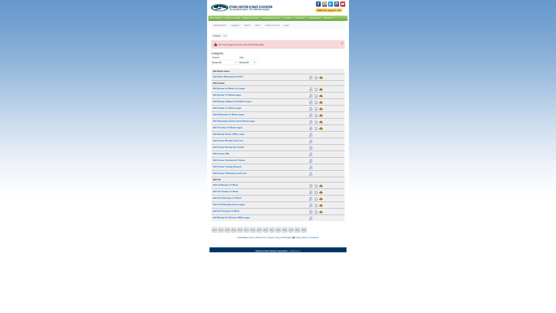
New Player (216, 18)
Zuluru (251, 237)
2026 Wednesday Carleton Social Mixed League (234, 121)
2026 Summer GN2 (221, 153)
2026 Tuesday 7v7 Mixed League (227, 108)
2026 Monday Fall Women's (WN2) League (231, 217)
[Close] (342, 43)
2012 (215, 230)
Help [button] (257, 25)
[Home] (242, 6)
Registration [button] (219, 25)
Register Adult (232, 18)
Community (314, 18)
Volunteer (300, 18)
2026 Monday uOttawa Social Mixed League (232, 101)
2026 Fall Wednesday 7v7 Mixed (227, 198)
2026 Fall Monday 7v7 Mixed (225, 185)
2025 (297, 230)
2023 (285, 230)
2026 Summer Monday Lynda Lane (228, 140)
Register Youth (250, 18)
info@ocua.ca (295, 251)
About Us (328, 18)
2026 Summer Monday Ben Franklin (228, 147)
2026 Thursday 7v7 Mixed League (227, 127)
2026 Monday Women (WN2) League (229, 134)
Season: (216, 57)
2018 (253, 230)
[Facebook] (318, 3)
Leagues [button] (235, 25)
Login (286, 25)
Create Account (272, 25)
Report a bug (274, 237)
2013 (221, 230)
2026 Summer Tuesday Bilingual (227, 166)
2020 (266, 230)
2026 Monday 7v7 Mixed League (227, 95)
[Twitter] (330, 3)
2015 (234, 230)
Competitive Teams (271, 18)
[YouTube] (342, 3)
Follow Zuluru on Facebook (307, 237)
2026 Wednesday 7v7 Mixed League (228, 114)
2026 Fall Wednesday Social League (229, 204)
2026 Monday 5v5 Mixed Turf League (229, 88)
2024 (291, 230)
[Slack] (324, 3)
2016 (240, 230)
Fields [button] (247, 25)
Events (288, 18)
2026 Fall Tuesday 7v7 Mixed (225, 191)
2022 (278, 230)
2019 (259, 230)
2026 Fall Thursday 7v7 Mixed (226, 211)
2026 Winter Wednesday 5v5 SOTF (228, 76)
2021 (272, 230)
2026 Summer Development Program (229, 160)
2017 (246, 230)
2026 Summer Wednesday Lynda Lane (229, 173)
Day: (241, 57)
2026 (304, 230)
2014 (227, 230)
